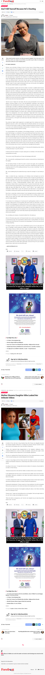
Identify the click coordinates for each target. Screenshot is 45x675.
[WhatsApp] (43, 669)
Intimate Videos (21, 608)
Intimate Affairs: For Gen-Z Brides (14, 603)
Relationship (4, 392)
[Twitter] (37, 669)
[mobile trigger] (2, 1)
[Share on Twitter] (8, 12)
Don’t (15, 353)
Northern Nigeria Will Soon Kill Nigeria (15, 342)
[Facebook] (35, 669)
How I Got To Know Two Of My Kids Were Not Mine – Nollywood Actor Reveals (23, 344)
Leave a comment (38, 384)
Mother (26, 608)
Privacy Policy (39, 363)
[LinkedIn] (41, 669)
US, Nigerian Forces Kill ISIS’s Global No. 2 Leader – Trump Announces (21, 348)
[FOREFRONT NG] (8, 1)
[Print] (11, 12)
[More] (13, 12)
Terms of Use (19, 363)
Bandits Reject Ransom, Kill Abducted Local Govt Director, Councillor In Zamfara (23, 346)
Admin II (6, 15)
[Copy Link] (10, 12)
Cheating (12, 353)
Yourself (20, 353)
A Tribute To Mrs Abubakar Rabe (14, 340)
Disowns (16, 608)
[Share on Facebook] (6, 12)
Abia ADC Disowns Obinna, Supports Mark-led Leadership (19, 601)
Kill (17, 353)
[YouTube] (38, 669)
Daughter (12, 608)
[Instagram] (40, 669)
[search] (40, 1)
